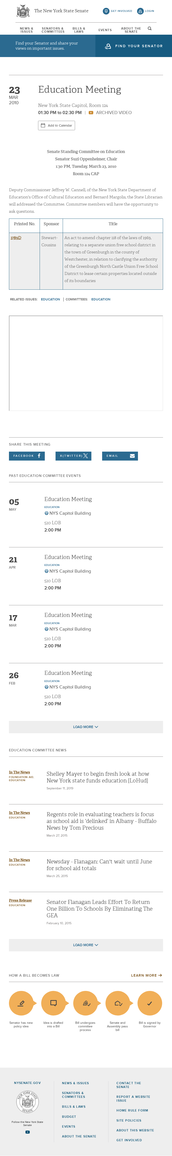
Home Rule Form (132, 1110)
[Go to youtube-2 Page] (27, 1132)
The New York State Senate (61, 11)
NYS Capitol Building (70, 513)
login (149, 11)
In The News (19, 772)
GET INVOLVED (129, 1140)
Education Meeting (68, 499)
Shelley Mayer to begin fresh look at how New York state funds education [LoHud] (98, 777)
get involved (121, 11)
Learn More (144, 975)
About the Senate (79, 1136)
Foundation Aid (21, 777)
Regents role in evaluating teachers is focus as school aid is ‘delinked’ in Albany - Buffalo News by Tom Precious (102, 821)
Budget (69, 1116)
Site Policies (128, 1120)
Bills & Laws (79, 30)
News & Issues (26, 30)
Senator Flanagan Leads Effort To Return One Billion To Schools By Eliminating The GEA (100, 909)
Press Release (20, 900)
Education (50, 299)
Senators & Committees (53, 30)
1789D (16, 237)
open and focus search (149, 29)
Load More (83, 727)
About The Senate (131, 30)
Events (105, 30)
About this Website (135, 1130)
